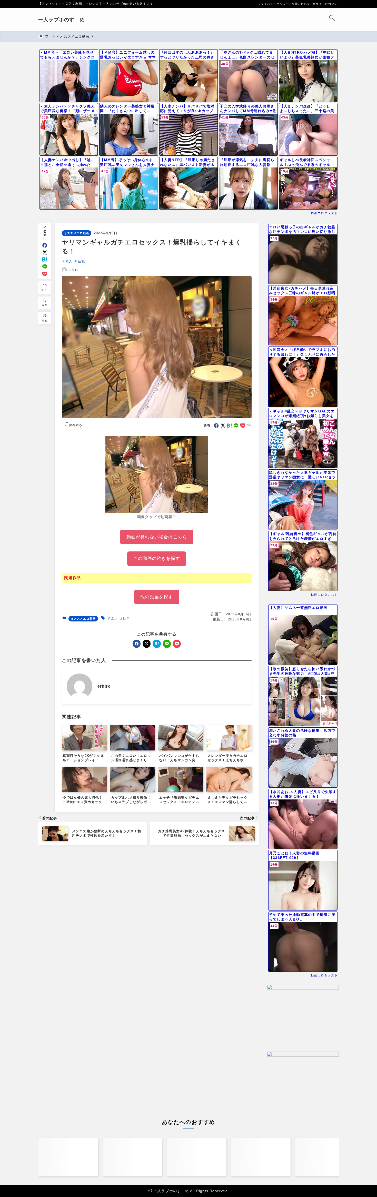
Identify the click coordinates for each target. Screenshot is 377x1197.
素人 (69, 261)
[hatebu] (44, 259)
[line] (44, 266)
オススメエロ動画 (76, 233)
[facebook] (44, 245)
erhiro (73, 270)
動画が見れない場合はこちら (156, 537)
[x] (44, 252)
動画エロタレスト (324, 213)
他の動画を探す (156, 597)
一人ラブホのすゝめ (61, 19)
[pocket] (44, 273)
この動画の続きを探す (156, 558)
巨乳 (81, 261)
